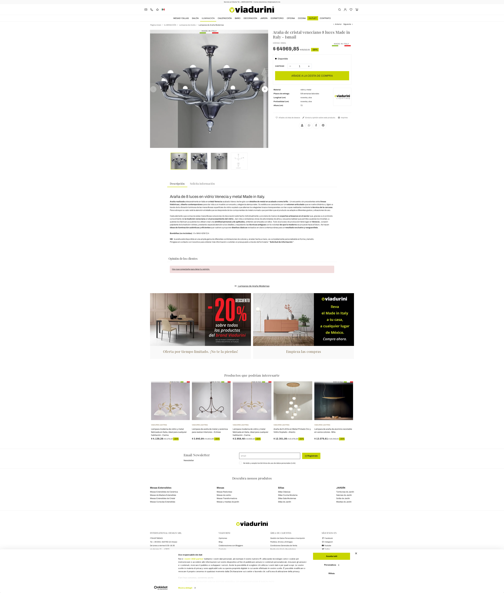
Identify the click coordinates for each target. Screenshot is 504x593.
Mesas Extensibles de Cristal (162, 498)
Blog (220, 542)
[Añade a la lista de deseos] (183, 394)
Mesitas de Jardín (343, 502)
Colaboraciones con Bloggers (231, 546)
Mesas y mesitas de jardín (228, 502)
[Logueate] (345, 9)
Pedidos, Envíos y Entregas (281, 542)
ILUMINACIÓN (208, 18)
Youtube (327, 546)
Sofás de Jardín (343, 498)
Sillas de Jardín (284, 502)
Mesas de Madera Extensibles (163, 495)
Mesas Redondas (224, 492)
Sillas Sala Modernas (287, 498)
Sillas (281, 487)
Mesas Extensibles (160, 487)
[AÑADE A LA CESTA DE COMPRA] (305, 388)
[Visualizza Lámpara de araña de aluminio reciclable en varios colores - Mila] (346, 388)
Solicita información (202, 183)
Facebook (328, 538)
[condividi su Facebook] (316, 125)
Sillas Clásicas (284, 492)
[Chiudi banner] (356, 553)
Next (265, 89)
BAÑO (237, 18)
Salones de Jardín (344, 495)
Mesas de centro (224, 495)
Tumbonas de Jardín (345, 492)
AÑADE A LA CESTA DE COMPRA (312, 75)
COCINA (302, 18)
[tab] (177, 183)
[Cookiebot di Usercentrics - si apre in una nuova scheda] (160, 588)
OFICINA (291, 18)
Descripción (177, 183)
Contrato (325, 18)
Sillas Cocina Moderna (287, 495)
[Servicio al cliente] (151, 9)
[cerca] (339, 9)
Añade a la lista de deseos (289, 118)
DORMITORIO (277, 18)
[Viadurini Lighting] (342, 97)
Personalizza (330, 565)
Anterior (338, 24)
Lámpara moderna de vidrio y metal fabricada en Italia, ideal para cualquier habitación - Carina (169, 432)
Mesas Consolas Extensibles (162, 502)
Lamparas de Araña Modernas (253, 286)
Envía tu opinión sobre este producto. (320, 118)
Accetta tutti (331, 556)
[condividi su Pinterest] (323, 125)
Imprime (344, 118)
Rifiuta (332, 573)
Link (293, 463)
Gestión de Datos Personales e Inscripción (287, 538)
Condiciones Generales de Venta (283, 546)
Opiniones (223, 538)
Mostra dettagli (185, 588)
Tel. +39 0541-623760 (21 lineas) (163, 542)
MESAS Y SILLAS (181, 18)
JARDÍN (263, 18)
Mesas (220, 487)
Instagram (328, 542)
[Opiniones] (157, 9)
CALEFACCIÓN (225, 18)
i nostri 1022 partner (193, 559)
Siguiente (347, 24)
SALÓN (195, 18)
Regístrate (312, 456)
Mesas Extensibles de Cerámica (164, 492)
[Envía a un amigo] (302, 125)
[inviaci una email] (146, 9)
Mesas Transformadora (227, 498)
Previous (153, 89)
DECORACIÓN (250, 18)
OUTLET (313, 18)
